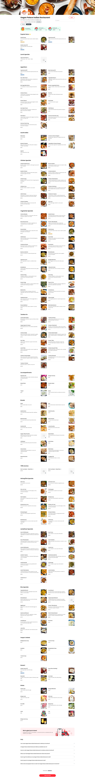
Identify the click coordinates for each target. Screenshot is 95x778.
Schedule (39, 21)
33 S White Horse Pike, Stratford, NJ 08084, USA (30, 19)
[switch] (26, 24)
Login (72, 17)
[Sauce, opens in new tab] (50, 770)
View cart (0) (47, 775)
